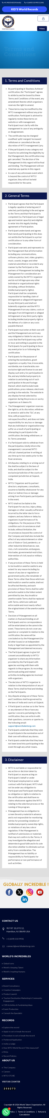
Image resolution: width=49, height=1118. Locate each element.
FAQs (5, 1052)
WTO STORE (9, 1076)
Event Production (10, 1009)
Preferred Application (12, 1040)
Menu (42, 28)
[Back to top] (43, 1110)
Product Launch (10, 994)
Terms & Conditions (26, 1112)
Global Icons (8, 963)
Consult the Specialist (12, 1013)
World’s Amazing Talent (13, 967)
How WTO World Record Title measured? (21, 1048)
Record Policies (9, 1056)
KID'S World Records (24, 9)
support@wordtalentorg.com (22, 726)
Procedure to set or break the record (19, 1035)
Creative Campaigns (12, 990)
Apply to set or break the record (17, 1031)
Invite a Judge (9, 1044)
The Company (9, 1067)
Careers (6, 1071)
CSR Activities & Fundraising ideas (18, 1005)
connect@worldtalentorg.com (21, 946)
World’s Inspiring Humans (14, 971)
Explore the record (11, 1027)
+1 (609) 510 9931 (32, 2)
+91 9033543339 (10, 2)
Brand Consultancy (11, 986)
